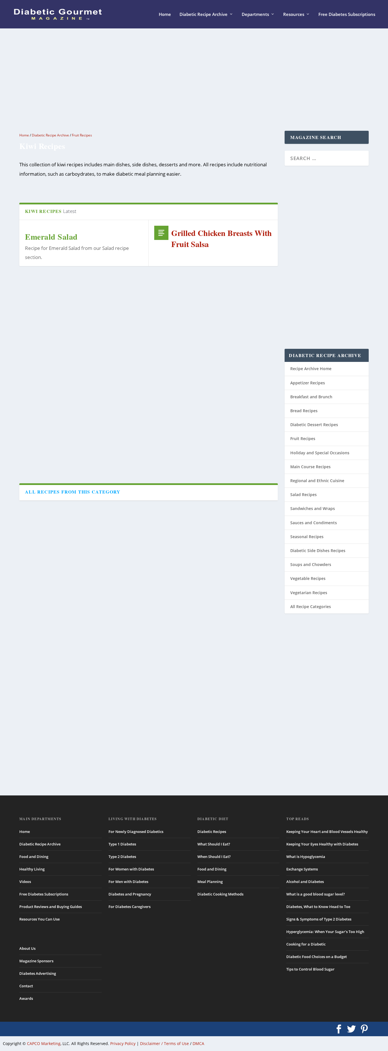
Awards (26, 998)
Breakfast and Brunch (311, 396)
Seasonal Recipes (307, 536)
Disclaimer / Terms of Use (164, 1043)
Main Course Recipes (310, 466)
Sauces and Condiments (313, 522)
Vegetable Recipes (308, 578)
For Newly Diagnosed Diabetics (136, 831)
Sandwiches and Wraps (312, 508)
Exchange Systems (302, 869)
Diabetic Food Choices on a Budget (316, 956)
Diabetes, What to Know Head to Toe (318, 906)
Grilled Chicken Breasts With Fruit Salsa (221, 238)
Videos (25, 881)
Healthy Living (32, 869)
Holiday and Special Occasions (319, 452)
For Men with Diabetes (128, 881)
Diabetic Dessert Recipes (314, 424)
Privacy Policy (122, 1043)
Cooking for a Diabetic (306, 944)
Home (165, 14)
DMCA (198, 1043)
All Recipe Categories (310, 606)
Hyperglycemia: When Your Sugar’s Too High (325, 931)
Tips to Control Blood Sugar (310, 969)
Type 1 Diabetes (122, 844)
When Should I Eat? (214, 856)
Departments (255, 14)
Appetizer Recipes (307, 382)
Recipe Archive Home (310, 368)
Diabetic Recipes (211, 831)
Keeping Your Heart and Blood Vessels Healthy (327, 831)
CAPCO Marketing (44, 1043)
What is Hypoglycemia (305, 856)
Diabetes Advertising (37, 973)
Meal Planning (210, 881)
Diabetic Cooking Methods (220, 894)
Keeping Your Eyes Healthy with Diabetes (322, 844)
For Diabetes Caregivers (130, 906)
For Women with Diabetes (131, 869)
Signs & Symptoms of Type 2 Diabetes (318, 919)
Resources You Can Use (39, 919)
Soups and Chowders (310, 564)
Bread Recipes (304, 410)
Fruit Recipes (82, 135)
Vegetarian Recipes (308, 592)
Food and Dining (33, 856)
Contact (26, 985)
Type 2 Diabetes (122, 856)
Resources (293, 14)
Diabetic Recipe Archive (204, 14)
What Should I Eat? (213, 844)
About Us (27, 948)
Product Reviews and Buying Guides (50, 906)
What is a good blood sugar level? (315, 894)
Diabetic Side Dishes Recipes (317, 550)
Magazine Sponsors (36, 960)
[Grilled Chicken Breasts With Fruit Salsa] (161, 233)
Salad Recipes (303, 494)
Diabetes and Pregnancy (130, 894)
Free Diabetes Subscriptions (346, 14)
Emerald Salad (51, 236)
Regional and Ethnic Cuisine (317, 480)
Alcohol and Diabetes (305, 881)
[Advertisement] (186, 79)
